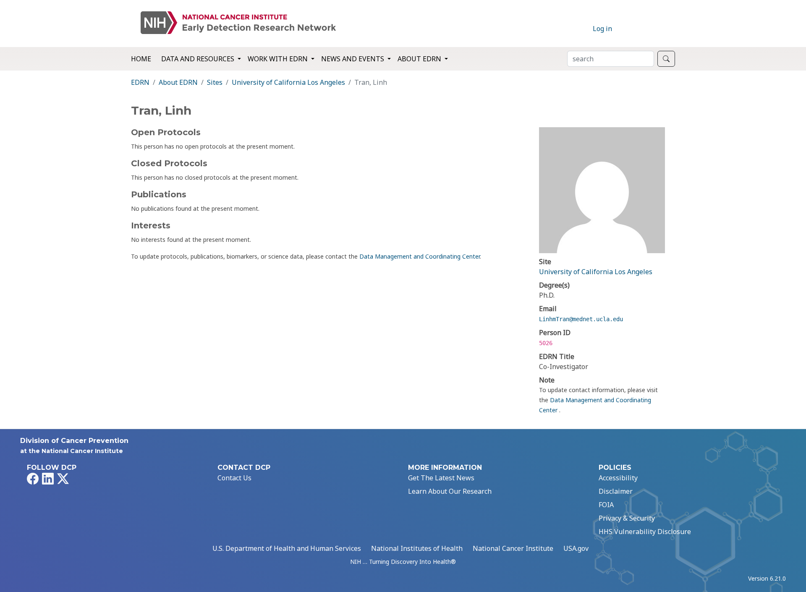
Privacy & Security (627, 518)
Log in (602, 28)
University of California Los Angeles (288, 82)
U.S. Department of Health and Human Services (286, 548)
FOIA (606, 504)
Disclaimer (616, 491)
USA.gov (576, 548)
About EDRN (178, 82)
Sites (214, 82)
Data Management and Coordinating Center (419, 256)
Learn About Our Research (450, 491)
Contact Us (234, 477)
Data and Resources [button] (198, 58)
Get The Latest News (441, 477)
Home (141, 58)
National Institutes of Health (417, 548)
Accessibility (618, 477)
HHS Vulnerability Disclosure (645, 531)
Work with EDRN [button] (278, 58)
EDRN (140, 82)
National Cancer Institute (513, 548)
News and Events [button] (353, 58)
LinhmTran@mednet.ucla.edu (581, 319)
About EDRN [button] (420, 58)
